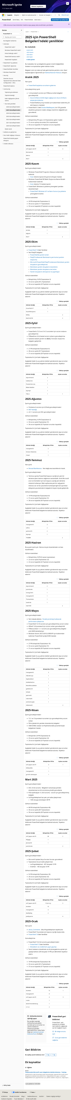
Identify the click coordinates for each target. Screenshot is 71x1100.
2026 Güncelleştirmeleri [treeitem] (13, 107)
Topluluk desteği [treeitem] (9, 95)
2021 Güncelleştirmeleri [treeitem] (13, 122)
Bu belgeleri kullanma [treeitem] (9, 41)
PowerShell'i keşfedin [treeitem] (11, 59)
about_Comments (34, 930)
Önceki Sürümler (14, 1096)
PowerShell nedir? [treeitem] (10, 47)
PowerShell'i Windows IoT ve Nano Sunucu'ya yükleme (48, 191)
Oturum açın (65, 15)
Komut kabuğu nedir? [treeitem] (11, 53)
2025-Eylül (30, 57)
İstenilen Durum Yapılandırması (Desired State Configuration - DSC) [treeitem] (12, 81)
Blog (22, 1096)
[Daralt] (21, 30)
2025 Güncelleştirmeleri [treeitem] (13, 110)
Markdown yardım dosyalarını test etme (43, 269)
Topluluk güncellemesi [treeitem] (11, 92)
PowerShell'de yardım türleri (39, 255)
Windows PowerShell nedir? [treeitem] (13, 50)
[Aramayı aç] (59, 15)
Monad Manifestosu (35, 468)
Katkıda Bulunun (32, 1096)
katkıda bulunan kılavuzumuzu (35, 1033)
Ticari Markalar (18, 1099)
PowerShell (34, 32)
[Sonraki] (55, 15)
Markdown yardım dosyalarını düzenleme (43, 267)
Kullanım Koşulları (6, 1099)
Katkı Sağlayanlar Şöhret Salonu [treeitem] (12, 99)
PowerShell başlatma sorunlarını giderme (42, 85)
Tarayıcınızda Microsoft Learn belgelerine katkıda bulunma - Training (45, 1072)
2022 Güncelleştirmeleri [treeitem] (13, 119)
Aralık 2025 (30, 50)
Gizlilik (41, 1096)
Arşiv (31, 177)
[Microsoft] (3, 15)
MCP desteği (32, 410)
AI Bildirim (4, 1096)
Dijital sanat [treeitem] (8, 129)
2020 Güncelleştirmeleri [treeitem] (13, 126)
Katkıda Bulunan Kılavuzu (53, 73)
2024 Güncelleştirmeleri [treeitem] (13, 113)
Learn (27, 32)
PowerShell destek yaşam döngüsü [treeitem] (10, 139)
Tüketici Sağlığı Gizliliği (53, 1096)
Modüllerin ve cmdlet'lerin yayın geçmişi (43, 947)
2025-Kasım (30, 52)
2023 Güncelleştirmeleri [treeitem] (13, 116)
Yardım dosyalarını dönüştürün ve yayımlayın (45, 272)
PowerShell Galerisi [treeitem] (9, 86)
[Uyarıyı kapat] (67, 3)
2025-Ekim (30, 54)
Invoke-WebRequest (48, 107)
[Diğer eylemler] (68, 31)
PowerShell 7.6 (33, 250)
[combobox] (12, 33)
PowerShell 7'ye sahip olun (60, 20)
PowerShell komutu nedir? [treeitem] (12, 56)
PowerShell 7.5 (35, 944)
